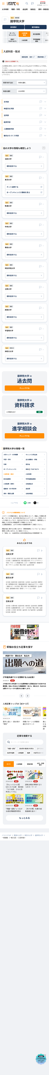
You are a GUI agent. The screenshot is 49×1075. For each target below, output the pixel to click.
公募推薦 (21, 753)
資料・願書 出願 (9, 493)
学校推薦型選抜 (31, 479)
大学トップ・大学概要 (11, 455)
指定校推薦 (10, 753)
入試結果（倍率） (9, 484)
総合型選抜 (7, 479)
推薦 (28, 753)
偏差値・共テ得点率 (10, 489)
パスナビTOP (6, 835)
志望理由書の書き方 (40, 753)
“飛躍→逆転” (11, 748)
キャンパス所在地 (31, 455)
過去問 (28, 489)
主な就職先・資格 (31, 459)
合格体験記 (29, 493)
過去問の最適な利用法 (26, 748)
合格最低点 (29, 484)
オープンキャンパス (10, 469)
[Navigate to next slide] (27, 695)
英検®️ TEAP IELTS (32, 469)
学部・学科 (7, 459)
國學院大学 (17, 21)
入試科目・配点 (9, 474)
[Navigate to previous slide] (21, 695)
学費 (5, 464)
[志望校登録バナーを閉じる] (45, 1055)
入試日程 (28, 474)
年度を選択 (6, 91)
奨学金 (28, 464)
